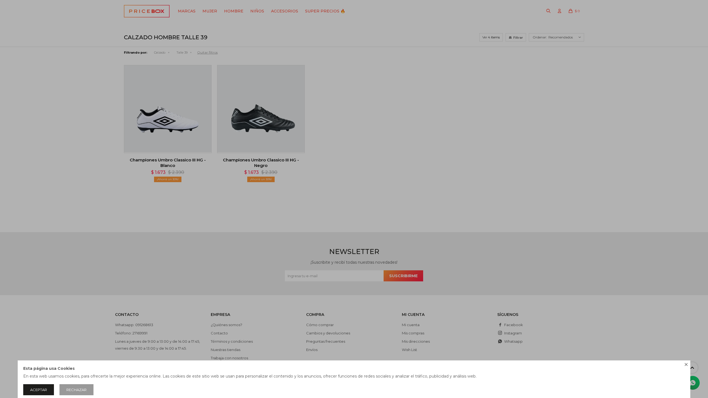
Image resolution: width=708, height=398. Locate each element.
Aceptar (38, 389)
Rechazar (76, 389)
